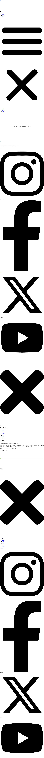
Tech (3, 14)
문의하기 (1, 448)
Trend (3, 16)
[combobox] (5, 359)
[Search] (0, 425)
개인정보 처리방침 (13, 448)
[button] (22, 62)
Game (3, 15)
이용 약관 (6, 448)
